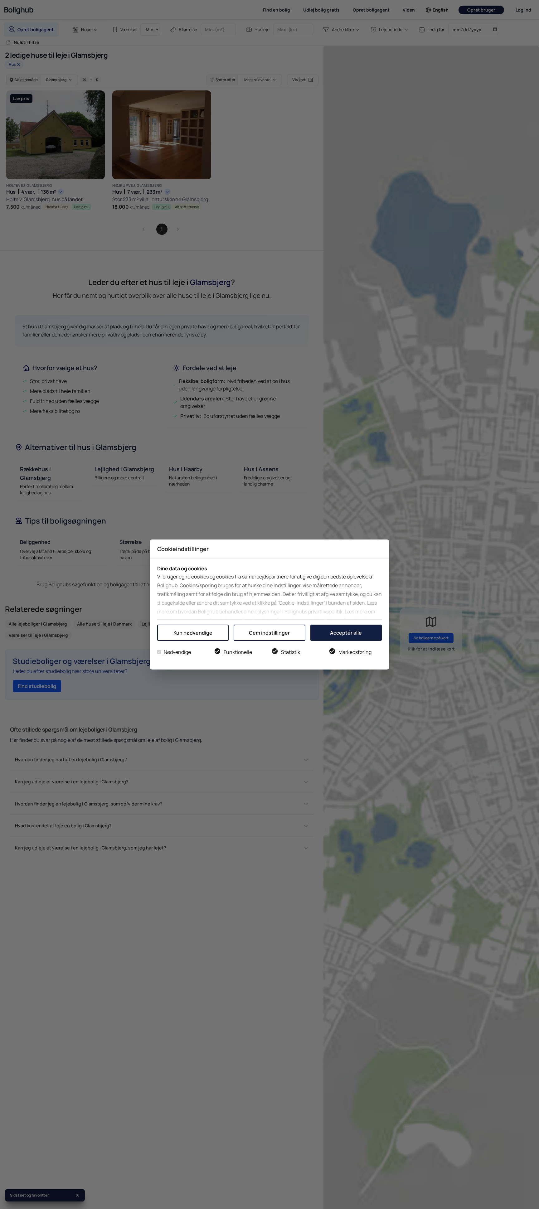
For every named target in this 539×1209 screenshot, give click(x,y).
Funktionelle (238, 652)
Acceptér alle (346, 632)
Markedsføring (354, 652)
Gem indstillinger (269, 632)
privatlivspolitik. (326, 611)
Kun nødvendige (192, 632)
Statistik (290, 652)
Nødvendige (177, 652)
